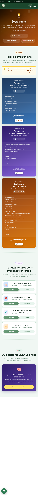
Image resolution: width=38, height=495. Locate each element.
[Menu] (34, 5)
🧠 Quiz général (28, 41)
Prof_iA (3, 1)
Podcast (28, 1)
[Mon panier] (30, 6)
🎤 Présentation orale (11, 41)
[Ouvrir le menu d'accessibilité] (4, 491)
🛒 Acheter (19, 120)
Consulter (11, 289)
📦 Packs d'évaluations (19, 36)
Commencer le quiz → (19, 387)
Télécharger (27, 289)
